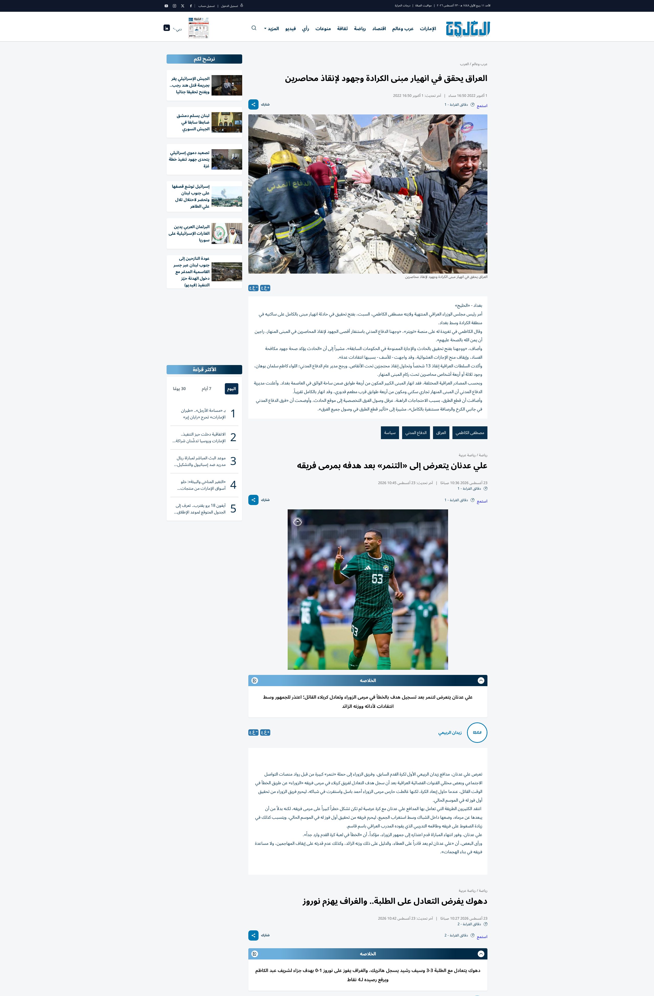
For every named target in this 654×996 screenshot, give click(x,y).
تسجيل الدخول (229, 6)
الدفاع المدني (416, 432)
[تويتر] (182, 6)
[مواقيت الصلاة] (167, 29)
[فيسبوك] (191, 6)
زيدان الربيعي (450, 733)
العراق (441, 432)
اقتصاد (379, 28)
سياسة (390, 432)
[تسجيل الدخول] (241, 6)
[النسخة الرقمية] (198, 29)
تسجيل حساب (206, 6)
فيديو (290, 28)
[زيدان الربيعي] (477, 732)
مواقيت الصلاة (423, 5)
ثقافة (342, 28)
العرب (464, 64)
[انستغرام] (174, 6)
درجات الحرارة (402, 5)
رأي (305, 28)
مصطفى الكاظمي (470, 432)
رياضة (360, 28)
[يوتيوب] (166, 6)
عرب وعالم (403, 28)
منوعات (323, 28)
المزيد (273, 28)
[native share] (253, 104)
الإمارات (428, 28)
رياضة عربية (467, 455)
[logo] (468, 29)
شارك (265, 104)
